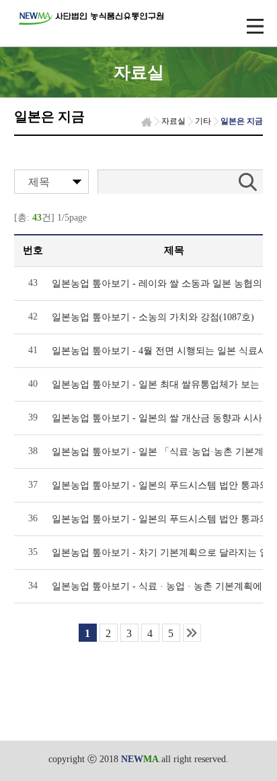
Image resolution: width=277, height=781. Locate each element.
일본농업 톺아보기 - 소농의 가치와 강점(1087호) (153, 317)
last (192, 633)
